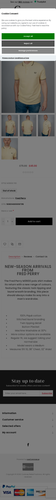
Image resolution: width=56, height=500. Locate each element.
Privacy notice (8, 58)
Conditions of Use (21, 58)
